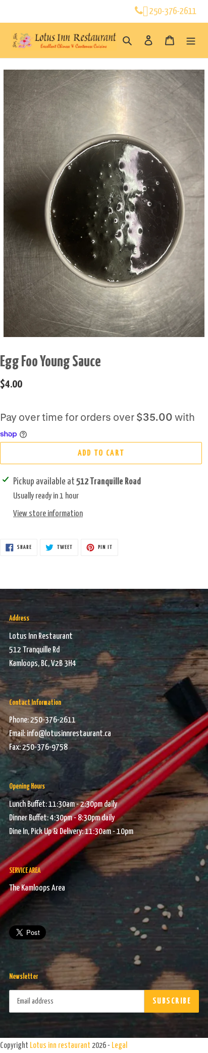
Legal (119, 1045)
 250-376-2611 (169, 11)
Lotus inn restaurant (60, 1045)
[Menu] (190, 40)
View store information (48, 514)
